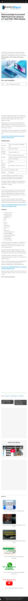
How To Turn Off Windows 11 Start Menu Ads (14, 511)
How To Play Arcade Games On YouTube (14, 588)
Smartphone (5, 12)
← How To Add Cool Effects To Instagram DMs (6, 402)
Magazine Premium (10, 599)
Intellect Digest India (12, 598)
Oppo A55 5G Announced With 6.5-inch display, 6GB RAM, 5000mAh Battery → (20, 402)
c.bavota (19, 599)
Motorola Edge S (13, 396)
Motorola (7, 396)
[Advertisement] (14, 37)
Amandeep (4, 20)
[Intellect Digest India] (11, 6)
